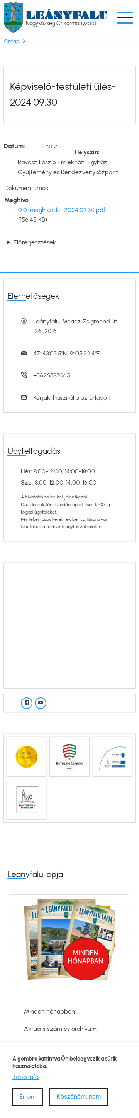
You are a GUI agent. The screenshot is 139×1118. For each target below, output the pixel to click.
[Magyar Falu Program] (26, 799)
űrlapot (99, 397)
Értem (27, 1096)
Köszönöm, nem (78, 1096)
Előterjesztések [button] (35, 242)
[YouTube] (40, 703)
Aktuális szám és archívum (60, 1028)
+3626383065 (51, 375)
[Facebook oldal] (26, 703)
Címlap (11, 41)
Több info (25, 1077)
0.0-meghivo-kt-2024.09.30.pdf (61, 210)
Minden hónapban (49, 1011)
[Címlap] (13, 17)
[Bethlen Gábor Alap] (69, 756)
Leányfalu (66, 15)
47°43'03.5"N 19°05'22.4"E (66, 353)
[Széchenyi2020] (112, 756)
